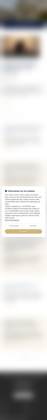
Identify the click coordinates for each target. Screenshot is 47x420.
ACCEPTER (23, 231)
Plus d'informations (12, 220)
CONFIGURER (14, 226)
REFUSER (33, 226)
